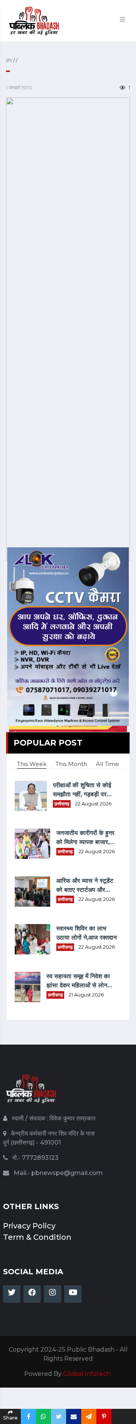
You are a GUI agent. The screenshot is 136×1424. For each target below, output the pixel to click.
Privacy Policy (29, 1225)
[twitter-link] (11, 1294)
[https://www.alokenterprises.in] (68, 635)
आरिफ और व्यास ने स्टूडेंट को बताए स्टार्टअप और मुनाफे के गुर (84, 886)
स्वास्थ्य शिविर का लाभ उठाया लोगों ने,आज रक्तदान (86, 933)
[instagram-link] (52, 1294)
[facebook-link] (32, 1294)
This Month (71, 764)
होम (9, 60)
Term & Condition (37, 1237)
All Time (107, 764)
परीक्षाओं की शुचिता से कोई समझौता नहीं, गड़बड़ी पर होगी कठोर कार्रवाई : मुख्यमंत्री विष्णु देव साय (82, 790)
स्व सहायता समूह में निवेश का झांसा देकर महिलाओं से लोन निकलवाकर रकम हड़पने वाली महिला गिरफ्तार (78, 981)
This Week (31, 764)
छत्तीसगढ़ (61, 804)
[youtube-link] (73, 1294)
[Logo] (31, 1092)
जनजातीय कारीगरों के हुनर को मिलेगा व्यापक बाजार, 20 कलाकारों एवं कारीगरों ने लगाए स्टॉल (85, 838)
